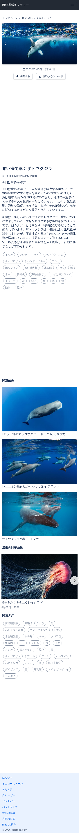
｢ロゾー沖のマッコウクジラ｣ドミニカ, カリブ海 (33, 434)
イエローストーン (12, 783)
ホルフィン (11, 267)
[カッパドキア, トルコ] (73, 43)
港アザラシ (25, 649)
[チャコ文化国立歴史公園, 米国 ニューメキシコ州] (5, 43)
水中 (7, 274)
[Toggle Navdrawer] (72, 5)
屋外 (19, 287)
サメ (36, 254)
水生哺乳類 (11, 636)
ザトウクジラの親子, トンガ (20, 539)
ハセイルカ (11, 662)
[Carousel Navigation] (39, 583)
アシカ (56, 261)
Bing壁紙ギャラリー (15, 4)
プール (31, 656)
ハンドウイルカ (55, 254)
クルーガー (8, 795)
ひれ (61, 267)
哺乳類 (38, 669)
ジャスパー (8, 801)
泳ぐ (33, 280)
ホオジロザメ (13, 261)
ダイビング (11, 669)
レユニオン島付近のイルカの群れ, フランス (31, 486)
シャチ (28, 662)
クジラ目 (10, 280)
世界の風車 (8, 812)
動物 (7, 287)
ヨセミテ (7, 789)
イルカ (9, 254)
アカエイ (10, 675)
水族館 (48, 267)
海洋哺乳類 (31, 267)
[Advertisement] (39, 125)
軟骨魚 (21, 274)
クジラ (23, 254)
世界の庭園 (8, 818)
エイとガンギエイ (61, 274)
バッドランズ (10, 807)
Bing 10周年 (9, 824)
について (7, 777)
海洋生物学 (37, 274)
